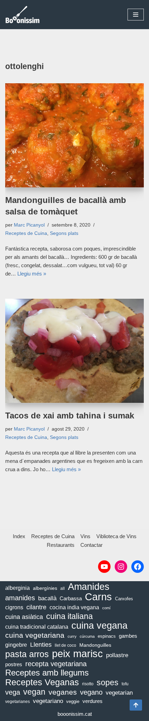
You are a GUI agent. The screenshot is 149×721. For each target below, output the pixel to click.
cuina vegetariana (34, 635)
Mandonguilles (95, 645)
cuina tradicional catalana (36, 627)
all (62, 588)
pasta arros (27, 654)
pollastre (117, 655)
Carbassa (71, 598)
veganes (63, 692)
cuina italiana (69, 616)
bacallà (47, 598)
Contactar (91, 545)
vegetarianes (17, 701)
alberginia (17, 588)
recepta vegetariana (56, 664)
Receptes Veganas (42, 682)
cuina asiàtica (24, 616)
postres (13, 664)
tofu (125, 684)
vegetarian (119, 692)
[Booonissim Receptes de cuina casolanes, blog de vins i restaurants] (22, 14)
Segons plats (64, 233)
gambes (128, 636)
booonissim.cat (75, 714)
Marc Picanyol (29, 225)
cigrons (14, 607)
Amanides (88, 587)
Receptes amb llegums (47, 673)
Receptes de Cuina (26, 233)
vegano (91, 692)
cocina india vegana (74, 607)
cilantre (36, 607)
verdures (92, 701)
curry (72, 636)
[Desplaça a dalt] (136, 705)
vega (12, 692)
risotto (88, 684)
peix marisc (77, 654)
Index (19, 536)
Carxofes (124, 598)
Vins (85, 536)
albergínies (45, 588)
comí (106, 608)
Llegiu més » (31, 274)
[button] (136, 14)
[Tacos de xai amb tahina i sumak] (74, 351)
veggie (72, 701)
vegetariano (48, 701)
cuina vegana (99, 625)
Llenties (41, 644)
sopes (108, 682)
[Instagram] (121, 566)
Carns (98, 597)
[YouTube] (104, 566)
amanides (20, 598)
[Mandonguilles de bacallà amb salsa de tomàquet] (74, 135)
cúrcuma (87, 636)
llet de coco (65, 645)
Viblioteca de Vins (116, 536)
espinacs (107, 636)
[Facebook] (137, 566)
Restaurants (60, 545)
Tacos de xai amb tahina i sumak (69, 415)
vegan (34, 692)
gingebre (16, 645)
